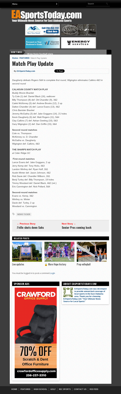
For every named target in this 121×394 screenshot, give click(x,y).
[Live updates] (27, 261)
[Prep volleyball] (92, 261)
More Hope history (55, 264)
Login (52, 273)
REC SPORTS (65, 389)
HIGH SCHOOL (40, 389)
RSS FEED (94, 389)
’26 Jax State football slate (40, 52)
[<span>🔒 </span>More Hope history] (59, 261)
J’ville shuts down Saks (30, 227)
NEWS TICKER (23, 214)
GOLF (53, 389)
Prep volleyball (84, 264)
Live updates (18, 264)
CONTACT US (80, 389)
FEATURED (24, 58)
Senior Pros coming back (76, 227)
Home (15, 58)
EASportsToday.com (26, 71)
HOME (14, 389)
